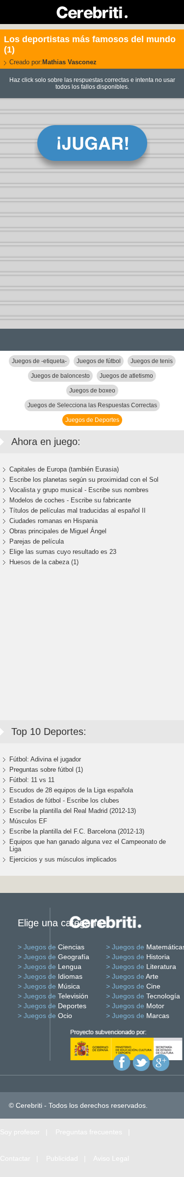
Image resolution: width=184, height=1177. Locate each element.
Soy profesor (20, 1132)
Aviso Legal (111, 1158)
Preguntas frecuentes (88, 1132)
